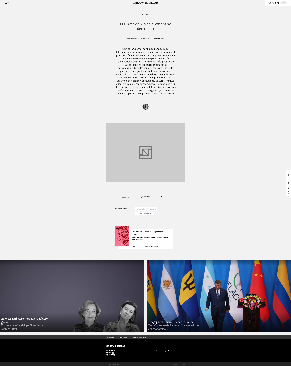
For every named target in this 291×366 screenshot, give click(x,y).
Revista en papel (110, 337)
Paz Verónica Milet (145, 113)
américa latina (141, 209)
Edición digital (123, 337)
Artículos (136, 246)
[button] (8, 3)
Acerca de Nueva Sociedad (139, 337)
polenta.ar (182, 364)
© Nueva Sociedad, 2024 (112, 364)
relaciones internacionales (144, 213)
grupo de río (152, 209)
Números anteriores (152, 246)
